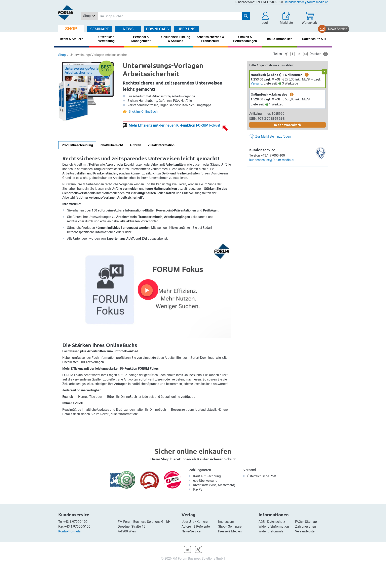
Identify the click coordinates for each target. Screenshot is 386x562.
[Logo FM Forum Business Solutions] (65, 12)
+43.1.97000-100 (75, 522)
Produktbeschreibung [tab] (77, 145)
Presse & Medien (230, 531)
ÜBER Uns (186, 29)
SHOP (71, 28)
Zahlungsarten (200, 470)
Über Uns (188, 522)
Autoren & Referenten (196, 526)
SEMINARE (99, 29)
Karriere (202, 522)
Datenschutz (276, 522)
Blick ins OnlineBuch (143, 111)
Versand (256, 83)
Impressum (226, 522)
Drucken (315, 54)
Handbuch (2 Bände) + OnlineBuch (276, 74)
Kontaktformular (70, 531)
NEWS (128, 29)
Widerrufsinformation (274, 526)
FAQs (299, 522)
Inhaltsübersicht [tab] (111, 145)
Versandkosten (305, 531)
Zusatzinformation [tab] (161, 145)
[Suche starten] (246, 16)
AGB (262, 522)
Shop (62, 55)
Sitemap (311, 522)
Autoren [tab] (135, 145)
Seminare (234, 526)
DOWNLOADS (157, 29)
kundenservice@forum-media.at (306, 2)
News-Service (337, 29)
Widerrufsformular (271, 531)
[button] (265, 18)
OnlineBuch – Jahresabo (269, 94)
